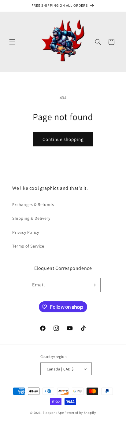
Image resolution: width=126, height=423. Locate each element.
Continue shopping (63, 139)
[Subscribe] (93, 285)
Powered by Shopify (80, 412)
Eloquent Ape (53, 412)
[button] (12, 42)
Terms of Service (28, 246)
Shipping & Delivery (31, 218)
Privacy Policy (25, 232)
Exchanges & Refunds (33, 204)
